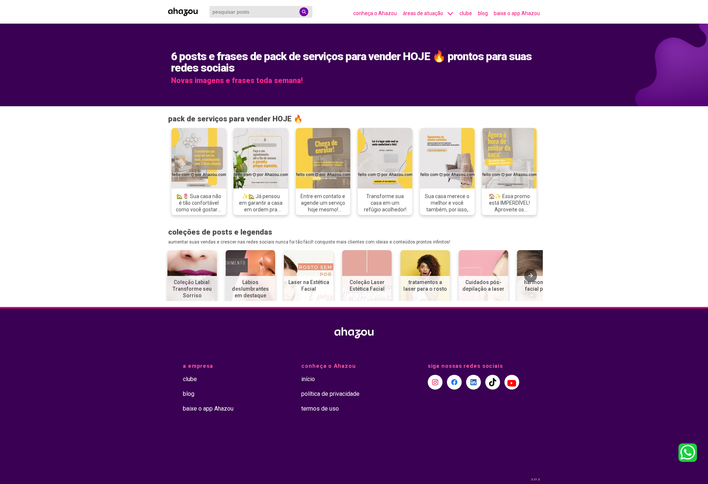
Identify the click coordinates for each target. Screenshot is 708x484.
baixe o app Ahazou (517, 13)
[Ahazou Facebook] (454, 382)
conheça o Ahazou (375, 13)
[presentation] (530, 275)
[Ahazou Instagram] (435, 382)
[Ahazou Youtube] (511, 382)
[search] (303, 11)
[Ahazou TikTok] (492, 382)
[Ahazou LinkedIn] (473, 382)
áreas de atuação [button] (423, 13)
